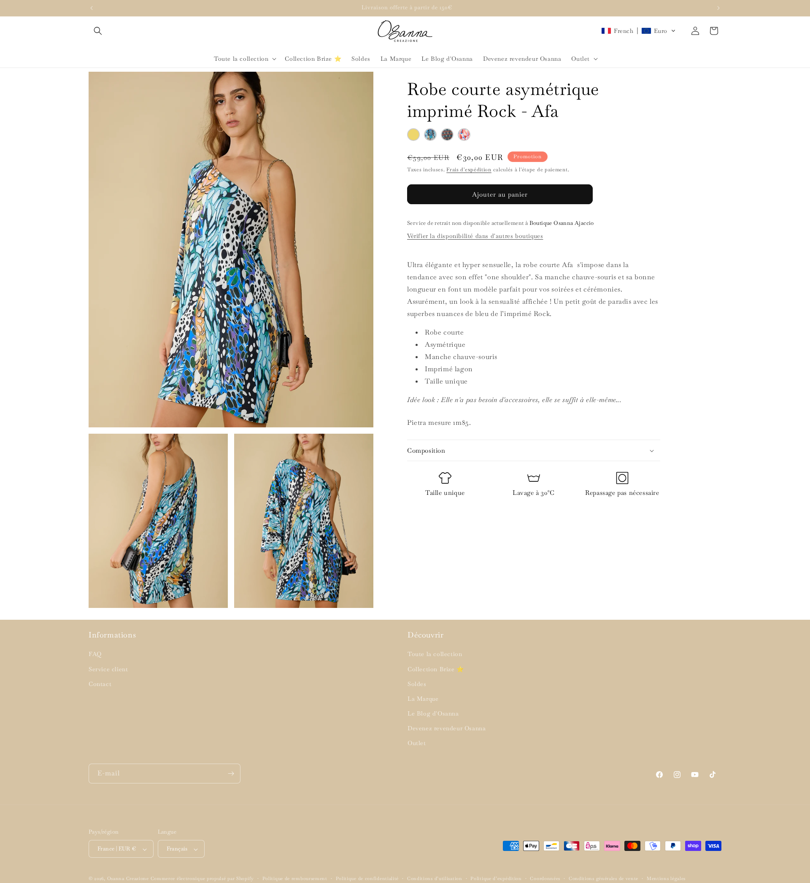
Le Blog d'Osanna (433, 714)
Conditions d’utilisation (434, 878)
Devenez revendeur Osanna (447, 728)
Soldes (417, 684)
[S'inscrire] (230, 773)
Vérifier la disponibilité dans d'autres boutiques (475, 236)
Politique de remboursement (294, 878)
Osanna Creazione (128, 879)
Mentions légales (666, 878)
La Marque (423, 698)
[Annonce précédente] (91, 8)
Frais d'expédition (468, 169)
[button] (98, 31)
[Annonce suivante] (718, 8)
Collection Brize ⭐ (436, 669)
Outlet (417, 743)
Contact (100, 684)
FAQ (95, 654)
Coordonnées (545, 878)
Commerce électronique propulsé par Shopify (202, 879)
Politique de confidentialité (367, 878)
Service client (108, 669)
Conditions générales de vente (603, 878)
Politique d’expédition (495, 878)
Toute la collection (435, 654)
